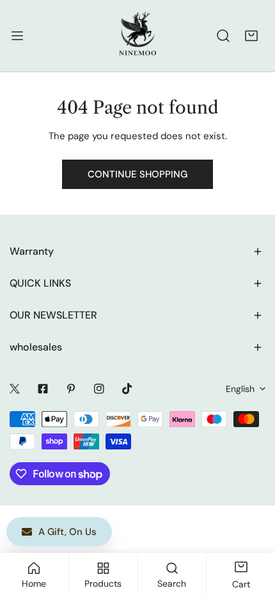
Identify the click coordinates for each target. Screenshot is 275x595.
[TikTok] (127, 389)
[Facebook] (43, 388)
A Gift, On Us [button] (67, 531)
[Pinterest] (71, 388)
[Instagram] (99, 388)
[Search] (223, 36)
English (240, 389)
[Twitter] (15, 388)
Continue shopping (137, 174)
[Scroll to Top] (252, 527)
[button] (251, 36)
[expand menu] (17, 36)
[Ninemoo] (137, 35)
